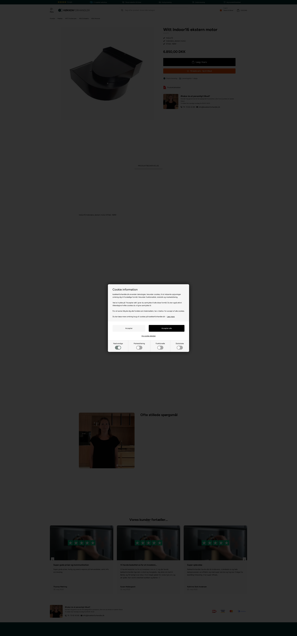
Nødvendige (118, 343)
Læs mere (171, 317)
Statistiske (180, 343)
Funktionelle (160, 343)
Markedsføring (139, 343)
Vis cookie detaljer (148, 336)
